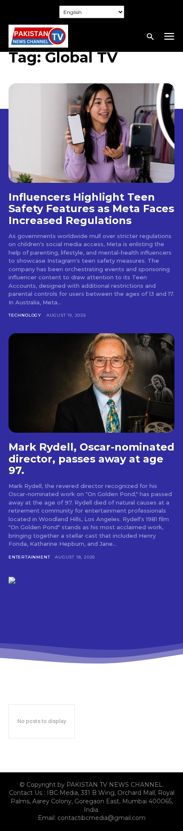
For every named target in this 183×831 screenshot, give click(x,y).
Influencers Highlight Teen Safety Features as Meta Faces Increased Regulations (91, 209)
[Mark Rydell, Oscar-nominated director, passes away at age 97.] (91, 383)
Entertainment (29, 557)
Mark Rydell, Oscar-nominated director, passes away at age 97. (91, 458)
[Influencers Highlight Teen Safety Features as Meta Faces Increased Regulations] (91, 133)
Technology (25, 315)
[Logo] (38, 36)
